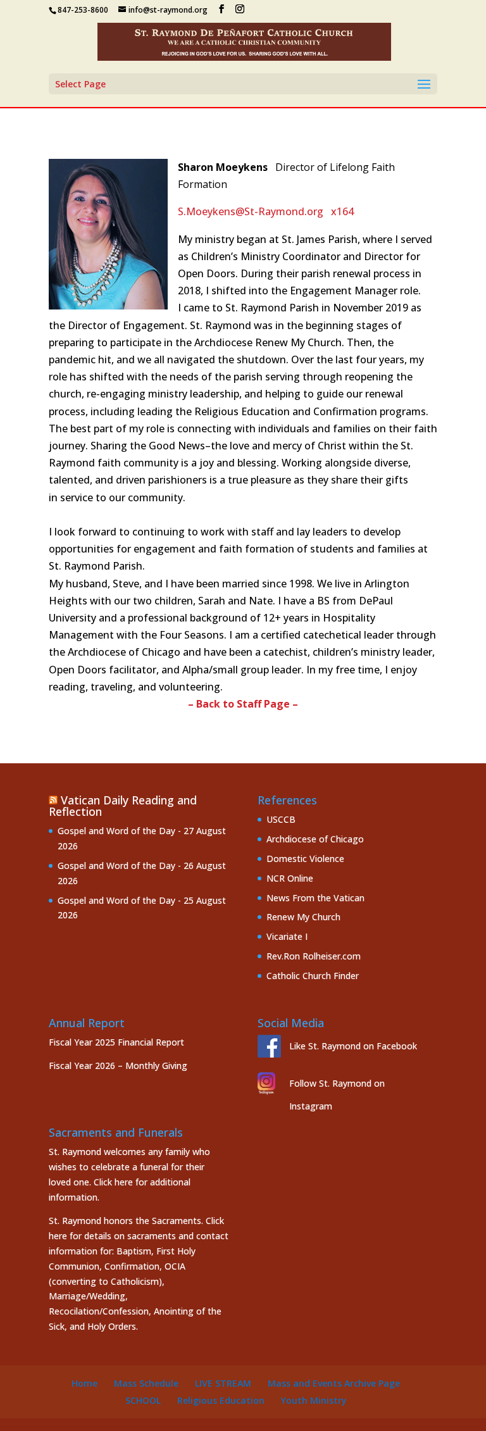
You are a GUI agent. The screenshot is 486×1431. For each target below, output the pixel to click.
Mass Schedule (146, 1383)
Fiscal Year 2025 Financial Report (116, 1042)
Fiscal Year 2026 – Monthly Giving (118, 1065)
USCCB (281, 819)
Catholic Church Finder (312, 976)
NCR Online (289, 878)
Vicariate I (287, 936)
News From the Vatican (315, 898)
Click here (113, 1182)
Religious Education (221, 1400)
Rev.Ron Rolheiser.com (313, 956)
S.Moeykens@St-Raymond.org (250, 211)
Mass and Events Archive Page (334, 1383)
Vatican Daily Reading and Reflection (123, 805)
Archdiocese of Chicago (315, 839)
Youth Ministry (314, 1400)
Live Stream (223, 1383)
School (143, 1400)
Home (84, 1383)
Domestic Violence (305, 859)
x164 (342, 211)
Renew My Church (303, 917)
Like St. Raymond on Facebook (353, 1046)
